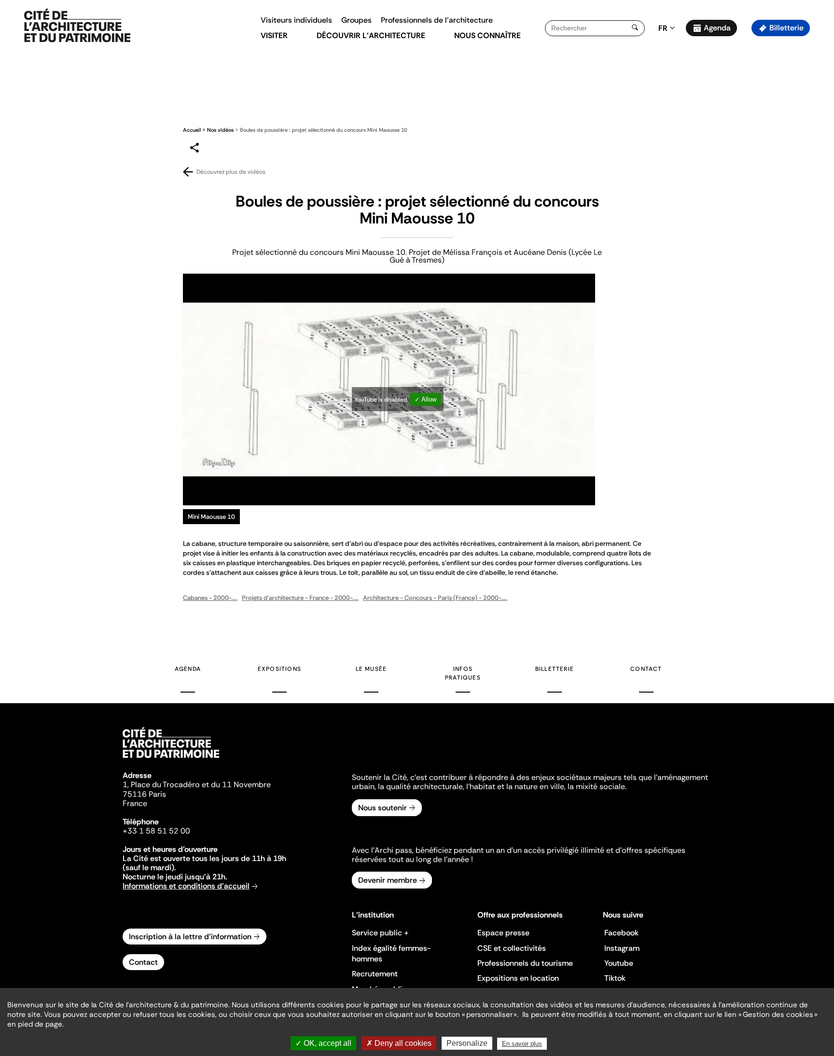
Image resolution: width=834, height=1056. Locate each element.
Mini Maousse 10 (211, 517)
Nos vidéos (220, 129)
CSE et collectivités (511, 948)
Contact (646, 669)
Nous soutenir (382, 808)
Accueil (192, 129)
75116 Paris (144, 794)
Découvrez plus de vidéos (230, 172)
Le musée (371, 669)
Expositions (279, 669)
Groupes (356, 20)
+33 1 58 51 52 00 (156, 831)
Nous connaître (487, 35)
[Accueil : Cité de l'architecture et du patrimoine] (77, 26)
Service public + (380, 933)
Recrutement (375, 974)
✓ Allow (425, 399)
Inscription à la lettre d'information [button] (190, 936)
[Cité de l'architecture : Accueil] (171, 759)
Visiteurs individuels (296, 20)
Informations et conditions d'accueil (186, 886)
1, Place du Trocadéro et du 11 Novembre (197, 784)
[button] (820, 171)
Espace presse (503, 933)
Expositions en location (518, 978)
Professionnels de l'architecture (437, 20)
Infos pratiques (463, 673)
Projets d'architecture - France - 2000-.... (300, 598)
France (135, 803)
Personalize (466, 1043)
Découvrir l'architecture (371, 35)
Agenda (717, 28)
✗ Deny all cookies (398, 1043)
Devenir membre (387, 880)
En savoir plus (522, 1043)
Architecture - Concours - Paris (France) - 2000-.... (435, 598)
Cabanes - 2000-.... (210, 598)
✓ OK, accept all (323, 1043)
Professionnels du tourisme (525, 963)
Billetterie (786, 28)
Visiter (274, 35)
